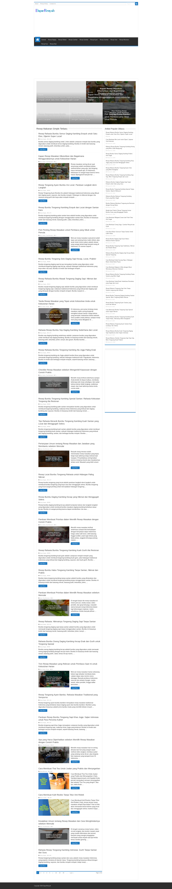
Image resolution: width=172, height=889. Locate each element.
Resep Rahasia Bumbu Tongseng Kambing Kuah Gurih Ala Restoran (68, 550)
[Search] (136, 3)
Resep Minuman (124, 39)
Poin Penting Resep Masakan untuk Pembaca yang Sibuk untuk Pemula (118, 116)
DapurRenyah (47, 886)
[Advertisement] (100, 21)
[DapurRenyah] (45, 10)
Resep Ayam (94, 39)
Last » (71, 873)
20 (59, 873)
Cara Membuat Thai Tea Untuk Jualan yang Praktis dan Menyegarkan (69, 768)
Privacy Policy (44, 3)
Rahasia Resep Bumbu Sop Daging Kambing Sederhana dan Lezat (68, 330)
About (36, 3)
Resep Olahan (62, 39)
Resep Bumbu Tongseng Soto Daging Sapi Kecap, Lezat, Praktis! (67, 259)
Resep (47, 306)
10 (56, 873)
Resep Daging (52, 39)
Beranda (37, 39)
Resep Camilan (73, 39)
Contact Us (53, 3)
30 (63, 873)
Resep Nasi (53, 44)
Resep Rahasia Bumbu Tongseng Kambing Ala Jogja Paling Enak (67, 350)
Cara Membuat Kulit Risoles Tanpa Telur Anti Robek (61, 795)
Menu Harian (43, 161)
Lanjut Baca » (43, 149)
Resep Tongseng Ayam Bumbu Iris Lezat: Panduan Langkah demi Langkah (52, 116)
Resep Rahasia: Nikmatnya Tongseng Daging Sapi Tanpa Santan (67, 621)
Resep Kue (44, 44)
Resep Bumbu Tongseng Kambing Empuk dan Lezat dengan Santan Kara (83, 116)
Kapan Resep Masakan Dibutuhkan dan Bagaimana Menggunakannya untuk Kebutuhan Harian (109, 97)
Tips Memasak (49, 161)
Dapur (41, 449)
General (43, 39)
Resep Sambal (84, 39)
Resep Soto (113, 39)
